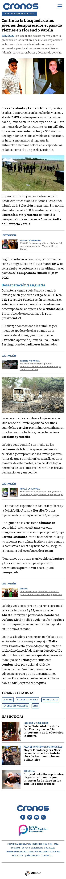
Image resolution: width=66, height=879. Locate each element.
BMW (35, 706)
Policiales (49, 848)
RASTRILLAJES (50, 700)
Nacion (48, 844)
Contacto (46, 856)
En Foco (26, 848)
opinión (56, 852)
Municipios (38, 844)
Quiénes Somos (32, 856)
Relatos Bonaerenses (40, 852)
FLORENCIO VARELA (27, 700)
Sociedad (16, 848)
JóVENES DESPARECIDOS (15, 706)
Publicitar (17, 856)
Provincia (13, 844)
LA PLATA (8, 700)
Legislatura (25, 844)
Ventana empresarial (17, 852)
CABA (56, 844)
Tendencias (37, 848)
